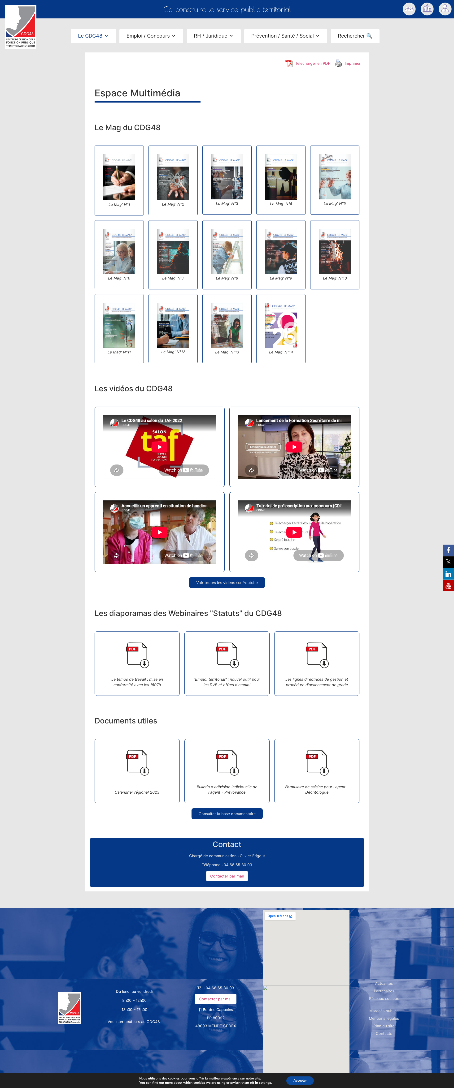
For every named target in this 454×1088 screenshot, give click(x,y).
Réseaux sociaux (384, 998)
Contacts (384, 1033)
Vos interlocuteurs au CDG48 (134, 1021)
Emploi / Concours (148, 36)
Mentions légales (384, 1018)
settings (265, 1083)
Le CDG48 (90, 36)
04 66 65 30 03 (220, 987)
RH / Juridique (210, 36)
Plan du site (384, 1025)
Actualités (384, 983)
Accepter (300, 1080)
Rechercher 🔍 (355, 36)
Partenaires (384, 991)
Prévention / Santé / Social (282, 36)
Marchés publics (383, 1010)
